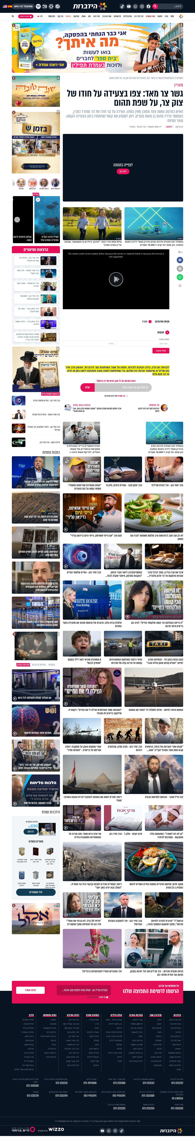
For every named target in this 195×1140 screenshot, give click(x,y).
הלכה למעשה (137, 1032)
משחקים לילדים (115, 1040)
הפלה (54, 1044)
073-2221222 (177, 1083)
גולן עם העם (137, 1040)
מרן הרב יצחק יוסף (71, 1028)
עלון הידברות (176, 1028)
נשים (160, 1032)
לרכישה (31, 831)
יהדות (159, 1019)
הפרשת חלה (51, 1057)
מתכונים (53, 1023)
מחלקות (76, 16)
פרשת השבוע (156, 1057)
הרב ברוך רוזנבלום (72, 1048)
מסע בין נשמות (137, 1044)
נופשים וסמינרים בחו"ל (116, 1104)
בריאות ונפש (94, 1048)
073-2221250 (148, 1108)
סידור (31, 1015)
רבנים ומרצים (73, 1015)
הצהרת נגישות (175, 1065)
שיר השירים (29, 1057)
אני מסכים (114, 395)
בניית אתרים (43, 1130)
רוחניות (159, 1036)
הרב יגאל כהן (74, 1036)
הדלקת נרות (51, 1032)
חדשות (159, 16)
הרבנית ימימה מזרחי (48, 1036)
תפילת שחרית (28, 1019)
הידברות (177, 1015)
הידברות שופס (175, 1057)
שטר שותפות (150, 16)
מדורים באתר (156, 1015)
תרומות (68, 16)
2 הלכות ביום (176, 1036)
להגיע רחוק (138, 1048)
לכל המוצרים (35, 892)
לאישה (53, 1019)
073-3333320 (32, 1086)
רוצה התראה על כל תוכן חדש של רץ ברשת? (116, 381)
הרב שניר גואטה (72, 1040)
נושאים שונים (92, 1015)
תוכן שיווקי (158, 1065)
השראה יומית (137, 1057)
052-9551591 (119, 1096)
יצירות (119, 1057)
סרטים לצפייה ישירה (114, 1032)
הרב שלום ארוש (73, 1057)
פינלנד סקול (94, 1036)
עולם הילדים (127, 16)
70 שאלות (117, 16)
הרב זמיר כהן (138, 16)
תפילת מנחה (28, 1023)
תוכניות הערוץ (136, 1015)
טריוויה (119, 1048)
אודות (179, 1069)
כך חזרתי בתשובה (136, 1052)
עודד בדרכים (138, 1019)
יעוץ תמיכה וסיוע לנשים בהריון (113, 1092)
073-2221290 (61, 1096)
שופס (84, 16)
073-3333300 (148, 1096)
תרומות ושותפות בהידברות (144, 1079)
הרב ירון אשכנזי (73, 1044)
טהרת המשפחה (49, 1028)
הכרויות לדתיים (93, 1057)
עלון (89, 16)
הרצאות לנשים (50, 1052)
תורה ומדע (157, 1044)
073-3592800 (90, 1083)
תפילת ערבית (28, 1028)
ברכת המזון (29, 1036)
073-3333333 (177, 1108)
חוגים (120, 1061)
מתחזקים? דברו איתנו (23, 6)
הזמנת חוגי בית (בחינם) (58, 1092)
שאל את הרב (106, 16)
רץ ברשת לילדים (115, 1023)
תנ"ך (97, 1023)
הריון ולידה (52, 1048)
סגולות (96, 1040)
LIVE (41, 16)
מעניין (144, 321)
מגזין (166, 16)
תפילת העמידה (28, 1032)
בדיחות (119, 1028)
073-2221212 (148, 1083)
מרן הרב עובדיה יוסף (71, 1023)
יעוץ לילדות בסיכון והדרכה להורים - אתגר (26, 1080)
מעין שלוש (30, 1040)
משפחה (158, 1040)
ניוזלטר (178, 1032)
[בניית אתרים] (56, 1130)
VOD (172, 16)
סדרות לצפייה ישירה (114, 1036)
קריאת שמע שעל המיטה (24, 1069)
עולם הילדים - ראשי (114, 1019)
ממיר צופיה (178, 1104)
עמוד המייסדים (175, 1061)
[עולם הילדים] (57, 6)
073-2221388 (119, 1083)
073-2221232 (62, 1083)
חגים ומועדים (156, 1061)
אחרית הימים (94, 1052)
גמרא (97, 1028)
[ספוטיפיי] (38, 6)
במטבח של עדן (137, 1028)
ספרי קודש (95, 1061)
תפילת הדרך (29, 1052)
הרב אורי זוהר (73, 1052)
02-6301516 (177, 1098)
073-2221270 (33, 1096)
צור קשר (60, 16)
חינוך (97, 1044)
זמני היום (96, 16)
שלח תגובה (161, 350)
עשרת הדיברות (93, 1032)
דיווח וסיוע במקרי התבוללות (86, 1092)
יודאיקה (96, 1065)
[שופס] (51, 6)
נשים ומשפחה (49, 1015)
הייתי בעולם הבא (136, 1061)
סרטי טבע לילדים (115, 1052)
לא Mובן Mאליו (137, 1023)
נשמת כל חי (29, 1061)
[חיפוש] (155, 6)
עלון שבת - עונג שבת (116, 1079)
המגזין (159, 1023)
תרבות (159, 1048)
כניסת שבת (176, 1044)
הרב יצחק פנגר (73, 1032)
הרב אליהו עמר (73, 1065)
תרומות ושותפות (174, 1052)
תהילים (31, 1048)
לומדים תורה (94, 1019)
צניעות (53, 1040)
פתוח (140, 1036)
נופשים (178, 1048)
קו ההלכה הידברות (146, 1092)
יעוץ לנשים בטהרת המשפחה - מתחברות (171, 1093)
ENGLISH (51, 16)
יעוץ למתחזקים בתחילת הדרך (56, 1079)
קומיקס (119, 1044)
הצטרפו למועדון (24, 16)
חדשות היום (157, 1028)
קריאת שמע (29, 1044)
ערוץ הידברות (175, 1023)
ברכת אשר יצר (28, 1065)
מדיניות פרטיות (175, 1019)
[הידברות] (90, 6)
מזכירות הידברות (176, 1079)
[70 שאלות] (45, 6)
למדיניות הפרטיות (110, 395)
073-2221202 (119, 1108)
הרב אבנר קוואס (72, 1061)
